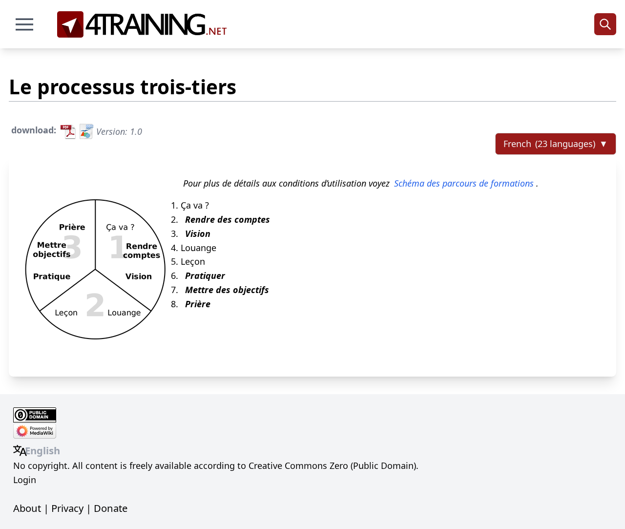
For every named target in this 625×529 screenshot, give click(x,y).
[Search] (605, 24)
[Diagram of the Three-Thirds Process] (95, 266)
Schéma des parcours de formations (464, 183)
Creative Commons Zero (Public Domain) (332, 465)
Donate (110, 508)
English (42, 450)
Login (24, 480)
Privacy (67, 508)
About (27, 508)
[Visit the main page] (145, 24)
